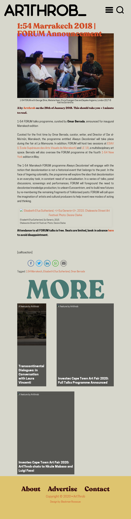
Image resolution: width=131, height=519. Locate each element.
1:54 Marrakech (34, 271)
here (111, 230)
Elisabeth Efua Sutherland (56, 271)
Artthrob (29, 108)
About (30, 489)
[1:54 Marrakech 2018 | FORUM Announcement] (65, 66)
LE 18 (85, 148)
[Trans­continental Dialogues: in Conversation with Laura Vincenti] (31, 344)
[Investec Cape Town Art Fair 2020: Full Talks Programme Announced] (85, 344)
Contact (97, 489)
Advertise (62, 489)
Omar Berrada (78, 271)
